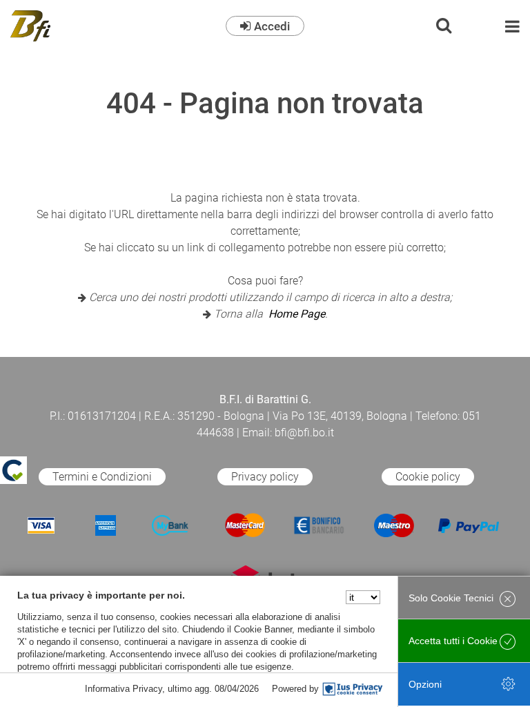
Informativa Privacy (123, 689)
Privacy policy (265, 476)
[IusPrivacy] (353, 689)
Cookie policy (427, 476)
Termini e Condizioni (102, 476)
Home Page (296, 313)
